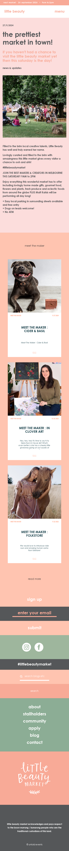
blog (34, 735)
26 (19, 3)
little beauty (14, 11)
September (26, 3)
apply (34, 728)
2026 (35, 3)
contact (34, 742)
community (34, 721)
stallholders (34, 714)
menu (60, 11)
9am (44, 3)
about (34, 707)
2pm (51, 3)
